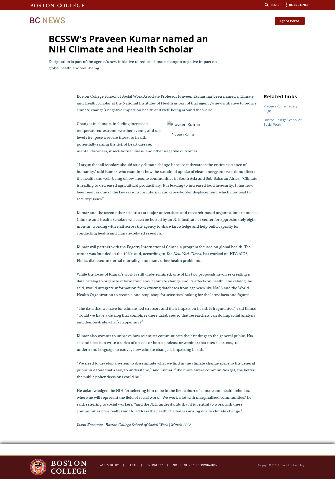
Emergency (155, 465)
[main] (167, 227)
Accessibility (109, 465)
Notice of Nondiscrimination (195, 465)
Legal (133, 465)
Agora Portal (289, 21)
